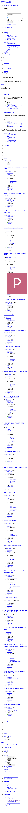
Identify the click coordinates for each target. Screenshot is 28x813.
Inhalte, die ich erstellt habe (13, 47)
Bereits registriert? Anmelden (11, 5)
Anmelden (9, 21)
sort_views (9, 138)
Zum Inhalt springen (6, 1)
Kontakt (6, 767)
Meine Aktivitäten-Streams (13, 45)
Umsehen (6, 32)
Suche (8, 49)
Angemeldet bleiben (12, 19)
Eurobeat (6, 94)
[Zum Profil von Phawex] (17, 293)
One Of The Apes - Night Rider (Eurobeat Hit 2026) (14, 106)
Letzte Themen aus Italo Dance (11, 744)
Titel (8, 136)
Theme (5, 761)
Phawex (9, 294)
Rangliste (6, 52)
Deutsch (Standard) (11, 758)
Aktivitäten (6, 42)
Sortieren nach (7, 133)
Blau (8, 763)
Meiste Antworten (11, 140)
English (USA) (10, 757)
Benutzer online (11, 39)
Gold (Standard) (11, 764)
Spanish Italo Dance (9, 112)
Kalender (9, 35)
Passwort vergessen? (12, 24)
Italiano (9, 760)
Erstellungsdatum (11, 137)
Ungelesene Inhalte (11, 46)
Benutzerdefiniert (11, 141)
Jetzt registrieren (8, 27)
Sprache (6, 755)
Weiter (5, 158)
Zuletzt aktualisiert (11, 134)
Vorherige (6, 145)
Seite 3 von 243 (8, 160)
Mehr (8, 40)
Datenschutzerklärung (9, 766)
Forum (8, 33)
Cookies (6, 769)
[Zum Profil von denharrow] (10, 104)
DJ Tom (8, 600)
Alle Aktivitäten (11, 43)
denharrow (11, 108)
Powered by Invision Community (9, 771)
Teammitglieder (10, 38)
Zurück (8, 784)
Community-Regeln (12, 36)
